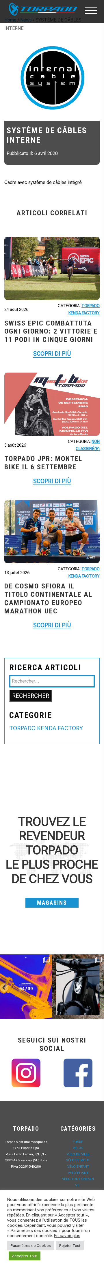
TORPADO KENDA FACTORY (46, 728)
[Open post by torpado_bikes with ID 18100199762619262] (26, 986)
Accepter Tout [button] (24, 1256)
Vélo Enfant (78, 1167)
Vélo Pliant (78, 1173)
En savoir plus (67, 1235)
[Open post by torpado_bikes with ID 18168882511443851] (78, 986)
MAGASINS (52, 902)
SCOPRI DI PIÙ (52, 353)
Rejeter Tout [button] (69, 1245)
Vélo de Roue (78, 1160)
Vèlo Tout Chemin (78, 1179)
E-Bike (78, 1142)
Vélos (78, 1148)
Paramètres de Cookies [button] (31, 1245)
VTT (78, 1185)
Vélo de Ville (78, 1154)
